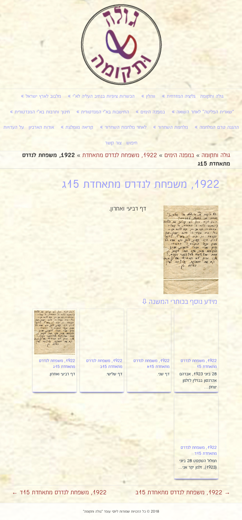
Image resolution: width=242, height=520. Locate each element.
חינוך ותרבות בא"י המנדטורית (42, 112)
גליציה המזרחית (181, 96)
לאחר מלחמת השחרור (125, 127)
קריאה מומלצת (79, 127)
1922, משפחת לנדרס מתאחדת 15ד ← (59, 492)
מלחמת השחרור (173, 127)
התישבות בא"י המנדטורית (105, 112)
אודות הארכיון (41, 127)
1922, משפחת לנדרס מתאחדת (119, 155)
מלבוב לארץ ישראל (43, 96)
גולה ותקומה (211, 96)
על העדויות (14, 127)
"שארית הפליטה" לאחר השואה (205, 112)
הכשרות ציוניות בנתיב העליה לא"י (104, 96)
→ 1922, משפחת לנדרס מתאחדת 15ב (182, 492)
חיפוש (131, 143)
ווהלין (150, 96)
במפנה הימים (152, 112)
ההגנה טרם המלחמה (219, 127)
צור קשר (113, 143)
